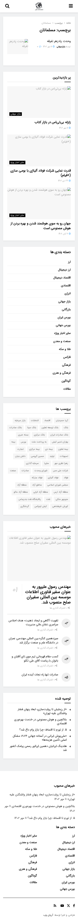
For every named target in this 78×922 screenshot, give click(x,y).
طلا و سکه (65, 349)
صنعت (13, 470)
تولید (52, 456)
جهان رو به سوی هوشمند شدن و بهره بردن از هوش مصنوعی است (41, 226)
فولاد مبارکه (37, 478)
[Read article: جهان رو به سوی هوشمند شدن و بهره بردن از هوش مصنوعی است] (39, 203)
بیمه (13, 442)
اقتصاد (47, 420)
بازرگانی (66, 309)
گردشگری (24, 506)
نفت (48, 499)
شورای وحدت (41, 470)
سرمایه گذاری (32, 463)
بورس (23, 442)
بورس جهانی (63, 325)
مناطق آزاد (37, 485)
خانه (68, 23)
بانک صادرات (15, 427)
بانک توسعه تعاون (50, 427)
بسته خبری (23, 435)
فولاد (66, 478)
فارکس (67, 357)
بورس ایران (64, 317)
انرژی (67, 293)
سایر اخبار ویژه (17, 162)
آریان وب (48, 915)
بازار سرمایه (20, 420)
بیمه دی (49, 449)
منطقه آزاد (22, 485)
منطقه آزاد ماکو (21, 492)
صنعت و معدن (62, 341)
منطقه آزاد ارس (61, 492)
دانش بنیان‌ (20, 456)
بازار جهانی (16, 114)
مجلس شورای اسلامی (57, 485)
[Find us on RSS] (55, 905)
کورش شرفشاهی (60, 506)
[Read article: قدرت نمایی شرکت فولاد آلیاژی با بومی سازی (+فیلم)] (39, 150)
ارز (69, 262)
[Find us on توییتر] (68, 905)
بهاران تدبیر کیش (60, 442)
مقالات (67, 389)
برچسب (59, 23)
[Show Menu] (71, 6)
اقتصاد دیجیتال (62, 277)
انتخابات (35, 420)
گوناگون (66, 381)
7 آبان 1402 (63, 233)
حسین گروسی (37, 456)
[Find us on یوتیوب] (62, 905)
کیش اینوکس (41, 506)
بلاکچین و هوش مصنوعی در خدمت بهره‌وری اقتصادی (40, 721)
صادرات (25, 470)
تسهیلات (64, 456)
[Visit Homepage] (39, 6)
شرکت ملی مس (60, 470)
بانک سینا (31, 427)
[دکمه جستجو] (7, 6)
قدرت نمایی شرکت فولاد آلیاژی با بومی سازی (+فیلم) (40, 173)
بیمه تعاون (63, 449)
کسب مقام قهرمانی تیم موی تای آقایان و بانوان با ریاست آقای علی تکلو (35, 658)
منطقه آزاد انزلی (40, 492)
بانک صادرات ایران (59, 435)
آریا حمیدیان (62, 420)
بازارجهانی (61, 46)
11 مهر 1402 (47, 46)
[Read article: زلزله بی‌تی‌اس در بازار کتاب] (39, 102)
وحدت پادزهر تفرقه (59, 41)
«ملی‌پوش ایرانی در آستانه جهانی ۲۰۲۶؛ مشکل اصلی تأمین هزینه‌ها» (40, 738)
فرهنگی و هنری (62, 373)
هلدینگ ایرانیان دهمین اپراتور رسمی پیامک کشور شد (38, 748)
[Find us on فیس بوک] (74, 905)
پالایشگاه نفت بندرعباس (30, 499)
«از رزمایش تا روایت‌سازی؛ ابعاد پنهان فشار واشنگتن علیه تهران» (42, 711)
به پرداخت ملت (39, 442)
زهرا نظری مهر (61, 463)
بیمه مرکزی (34, 449)
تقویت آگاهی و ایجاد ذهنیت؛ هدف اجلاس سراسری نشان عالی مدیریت (33, 622)
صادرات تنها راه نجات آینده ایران (40, 674)
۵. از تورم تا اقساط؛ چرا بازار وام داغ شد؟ (43, 729)
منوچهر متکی (62, 499)
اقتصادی (66, 285)
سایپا (46, 463)
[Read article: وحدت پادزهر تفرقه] (17, 46)
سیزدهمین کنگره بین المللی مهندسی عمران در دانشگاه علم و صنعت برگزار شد (33, 640)
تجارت (20, 449)
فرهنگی (66, 365)
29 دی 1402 (63, 180)
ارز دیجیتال (64, 269)
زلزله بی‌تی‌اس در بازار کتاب (53, 122)
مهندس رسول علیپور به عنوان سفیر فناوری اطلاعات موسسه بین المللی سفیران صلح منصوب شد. (48, 594)
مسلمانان (46, 23)
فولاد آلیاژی (53, 478)
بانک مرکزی (39, 435)
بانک (66, 427)
